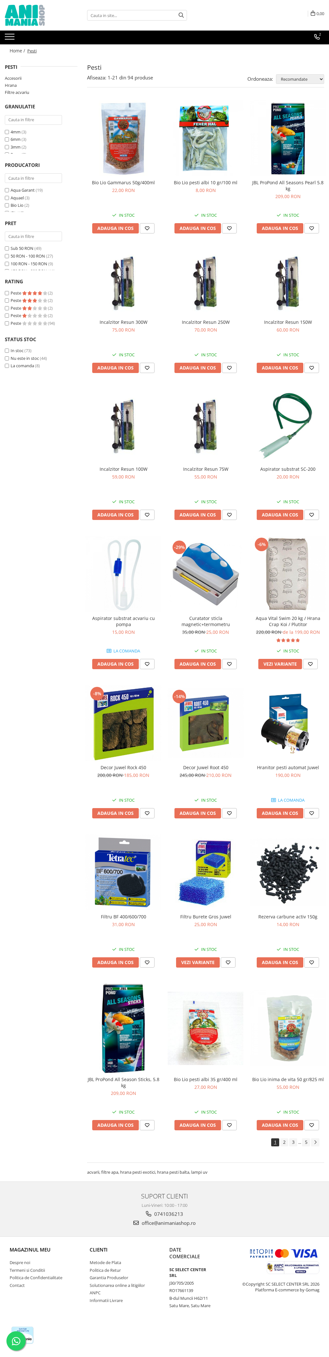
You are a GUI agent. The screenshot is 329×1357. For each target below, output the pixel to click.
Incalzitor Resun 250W (206, 322)
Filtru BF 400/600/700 (123, 917)
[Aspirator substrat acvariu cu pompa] (123, 574)
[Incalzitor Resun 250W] (206, 283)
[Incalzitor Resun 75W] (206, 426)
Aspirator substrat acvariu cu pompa (123, 621)
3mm (16, 147)
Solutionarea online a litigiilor (117, 1285)
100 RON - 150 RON (29, 264)
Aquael (17, 198)
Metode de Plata (105, 1262)
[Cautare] (181, 15)
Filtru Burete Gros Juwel (205, 917)
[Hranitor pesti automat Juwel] (288, 723)
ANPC (95, 1293)
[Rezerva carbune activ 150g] (288, 872)
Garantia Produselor (109, 1277)
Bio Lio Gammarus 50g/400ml (123, 182)
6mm (16, 139)
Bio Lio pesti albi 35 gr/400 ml (205, 1079)
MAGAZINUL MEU (30, 1249)
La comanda (22, 366)
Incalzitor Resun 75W (205, 469)
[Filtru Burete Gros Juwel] (206, 872)
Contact (17, 1285)
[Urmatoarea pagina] (315, 1142)
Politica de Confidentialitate (36, 1277)
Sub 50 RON (22, 248)
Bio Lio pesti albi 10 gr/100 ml (205, 182)
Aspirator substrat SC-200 (288, 469)
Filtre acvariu (17, 92)
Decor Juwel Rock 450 (123, 767)
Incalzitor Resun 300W (123, 322)
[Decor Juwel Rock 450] (123, 723)
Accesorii (13, 78)
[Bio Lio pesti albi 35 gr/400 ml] (206, 1028)
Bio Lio (17, 205)
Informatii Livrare (106, 1300)
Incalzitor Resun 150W (288, 322)
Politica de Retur (105, 1270)
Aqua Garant (23, 190)
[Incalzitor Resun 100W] (123, 426)
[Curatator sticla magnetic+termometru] (206, 574)
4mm (16, 132)
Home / (18, 51)
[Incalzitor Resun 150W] (288, 283)
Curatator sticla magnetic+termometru (206, 621)
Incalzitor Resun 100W (123, 469)
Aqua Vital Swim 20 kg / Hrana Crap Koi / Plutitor (288, 621)
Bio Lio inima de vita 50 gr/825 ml (288, 1079)
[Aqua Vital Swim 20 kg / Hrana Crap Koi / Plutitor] (288, 574)
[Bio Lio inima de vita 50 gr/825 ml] (288, 1028)
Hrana (11, 85)
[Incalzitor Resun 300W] (123, 283)
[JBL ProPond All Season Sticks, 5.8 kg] (123, 1028)
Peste (16, 293)
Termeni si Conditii (27, 1270)
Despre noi (20, 1262)
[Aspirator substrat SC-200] (288, 426)
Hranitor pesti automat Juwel (288, 767)
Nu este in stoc (25, 358)
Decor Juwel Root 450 (205, 767)
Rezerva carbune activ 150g (287, 917)
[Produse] (10, 38)
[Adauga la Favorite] (147, 228)
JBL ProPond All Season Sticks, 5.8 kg (123, 1082)
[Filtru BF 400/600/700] (123, 872)
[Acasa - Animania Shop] (37, 15)
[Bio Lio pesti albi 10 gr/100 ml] (206, 138)
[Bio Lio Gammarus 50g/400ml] (123, 138)
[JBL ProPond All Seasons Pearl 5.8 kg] (288, 138)
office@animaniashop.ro (168, 1223)
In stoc (17, 350)
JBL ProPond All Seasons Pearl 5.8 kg (288, 185)
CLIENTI (99, 1249)
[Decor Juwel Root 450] (206, 723)
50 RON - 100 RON (28, 256)
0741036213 (168, 1214)
